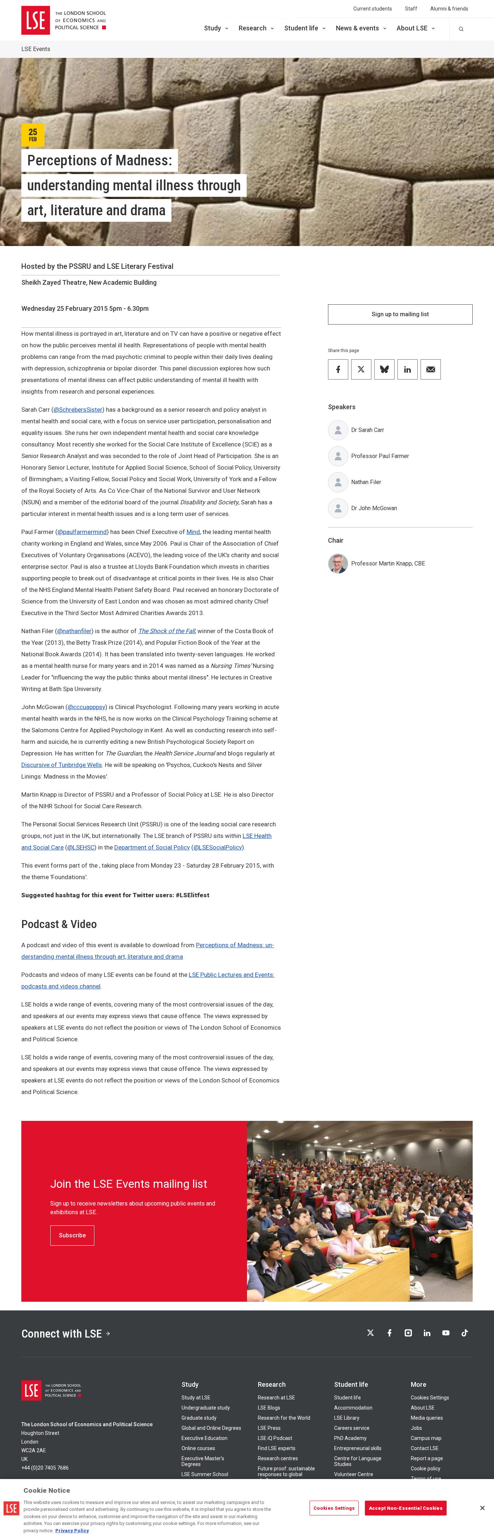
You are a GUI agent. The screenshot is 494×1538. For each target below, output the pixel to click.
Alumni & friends (449, 9)
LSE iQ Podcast (275, 1438)
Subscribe (72, 1235)
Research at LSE (276, 1398)
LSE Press (269, 1428)
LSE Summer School (205, 1474)
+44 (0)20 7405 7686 (45, 1468)
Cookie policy (425, 1468)
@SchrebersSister (78, 409)
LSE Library (346, 1418)
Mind (193, 531)
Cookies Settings (430, 1398)
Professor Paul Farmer (380, 456)
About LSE (412, 28)
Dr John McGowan (374, 508)
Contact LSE (425, 1448)
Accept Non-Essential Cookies (406, 1508)
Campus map (426, 1438)
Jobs (416, 1428)
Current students (372, 9)
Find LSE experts (276, 1448)
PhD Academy (350, 1438)
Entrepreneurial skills (358, 1448)
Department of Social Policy (152, 847)
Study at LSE (196, 1398)
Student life (301, 28)
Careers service (352, 1428)
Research (253, 28)
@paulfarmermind (82, 531)
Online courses (198, 1448)
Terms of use (426, 1479)
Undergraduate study (206, 1408)
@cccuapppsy (86, 707)
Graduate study (199, 1418)
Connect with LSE (61, 1333)
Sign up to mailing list (400, 314)
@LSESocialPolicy (217, 847)
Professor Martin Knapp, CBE (388, 563)
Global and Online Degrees (211, 1428)
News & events (357, 28)
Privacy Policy (72, 1530)
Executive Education (204, 1438)
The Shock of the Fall (166, 631)
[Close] (482, 1508)
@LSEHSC (80, 847)
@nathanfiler (74, 631)
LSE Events (35, 49)
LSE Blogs (269, 1408)
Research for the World (284, 1418)
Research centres (278, 1458)
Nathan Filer (366, 482)
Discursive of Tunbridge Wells (61, 764)
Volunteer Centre (353, 1474)
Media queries (427, 1418)
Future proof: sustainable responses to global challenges (286, 1474)
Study (212, 28)
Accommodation (353, 1408)
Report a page (427, 1458)
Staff (411, 9)
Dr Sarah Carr (367, 430)
